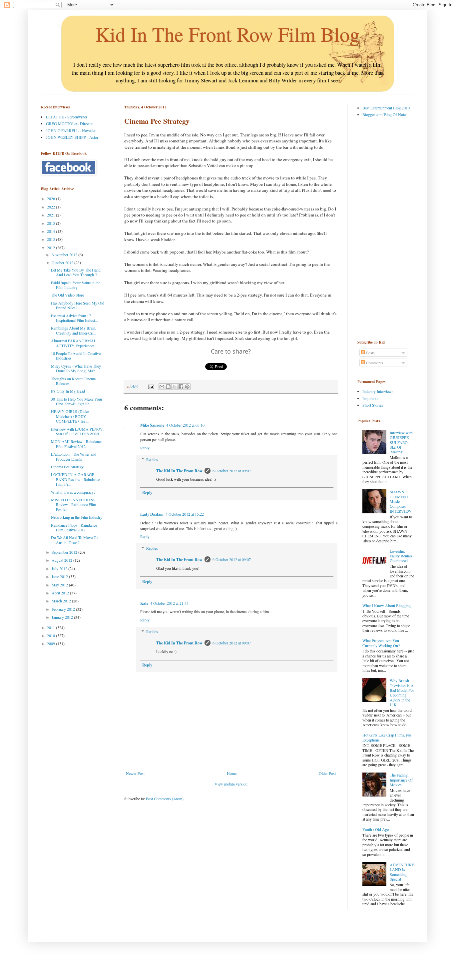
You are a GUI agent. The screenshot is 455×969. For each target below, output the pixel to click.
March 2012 (62, 600)
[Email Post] (151, 386)
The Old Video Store (67, 295)
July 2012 (60, 568)
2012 (51, 247)
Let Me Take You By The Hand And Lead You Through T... (76, 272)
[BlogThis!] (168, 386)
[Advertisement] (384, 228)
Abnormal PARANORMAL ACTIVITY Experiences (73, 343)
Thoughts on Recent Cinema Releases (73, 381)
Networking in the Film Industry (76, 517)
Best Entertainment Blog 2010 (386, 107)
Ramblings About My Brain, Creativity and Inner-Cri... (73, 330)
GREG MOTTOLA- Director (69, 123)
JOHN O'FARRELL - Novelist (70, 130)
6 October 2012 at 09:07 (232, 470)
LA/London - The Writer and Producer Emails (73, 456)
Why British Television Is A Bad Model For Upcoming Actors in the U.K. (402, 692)
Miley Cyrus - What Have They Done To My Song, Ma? (76, 368)
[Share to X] (174, 386)
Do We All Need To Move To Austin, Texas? (74, 540)
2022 (51, 206)
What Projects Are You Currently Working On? (381, 643)
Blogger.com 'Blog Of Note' (384, 114)
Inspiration (370, 398)
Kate (144, 603)
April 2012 (61, 592)
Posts (370, 352)
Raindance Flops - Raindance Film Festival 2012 (74, 527)
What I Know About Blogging (386, 605)
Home (231, 773)
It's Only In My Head (68, 391)
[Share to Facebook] (181, 386)
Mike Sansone (152, 425)
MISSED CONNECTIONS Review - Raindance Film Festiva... (73, 504)
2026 (51, 198)
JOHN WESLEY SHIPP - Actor (72, 137)
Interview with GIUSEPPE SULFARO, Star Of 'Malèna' (401, 442)
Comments (374, 362)
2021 (51, 214)
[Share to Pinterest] (187, 386)
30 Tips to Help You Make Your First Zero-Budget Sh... (76, 401)
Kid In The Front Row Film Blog (228, 34)
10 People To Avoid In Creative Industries (76, 356)
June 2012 (60, 576)
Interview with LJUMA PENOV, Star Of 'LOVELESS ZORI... (77, 431)
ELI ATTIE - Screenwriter (66, 116)
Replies (152, 459)
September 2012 (65, 552)
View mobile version (231, 784)
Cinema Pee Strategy (67, 466)
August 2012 (62, 560)
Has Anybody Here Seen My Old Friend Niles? (77, 305)
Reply (145, 447)
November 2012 (65, 254)
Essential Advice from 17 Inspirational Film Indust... (74, 318)
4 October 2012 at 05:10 (185, 425)
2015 (51, 223)
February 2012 (64, 609)
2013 (51, 239)
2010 (51, 635)
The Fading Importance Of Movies (401, 779)
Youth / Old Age (375, 829)
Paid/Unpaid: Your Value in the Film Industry (75, 285)
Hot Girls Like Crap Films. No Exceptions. (386, 737)
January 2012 (63, 617)
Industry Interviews (377, 391)
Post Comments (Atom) (165, 798)
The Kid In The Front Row (179, 471)
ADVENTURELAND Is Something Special (402, 872)
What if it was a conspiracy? (73, 492)
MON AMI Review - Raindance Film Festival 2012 (76, 444)
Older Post (327, 773)
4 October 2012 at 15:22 (185, 514)
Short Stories (372, 405)
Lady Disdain (152, 514)
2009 (51, 643)
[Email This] (162, 386)
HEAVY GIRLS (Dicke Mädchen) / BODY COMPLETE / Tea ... (70, 416)
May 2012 (60, 584)
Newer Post (135, 773)
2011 (51, 627)
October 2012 (63, 262)
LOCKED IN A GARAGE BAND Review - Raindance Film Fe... (75, 479)
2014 (51, 231)
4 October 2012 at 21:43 (169, 603)
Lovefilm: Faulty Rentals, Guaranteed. (401, 555)
